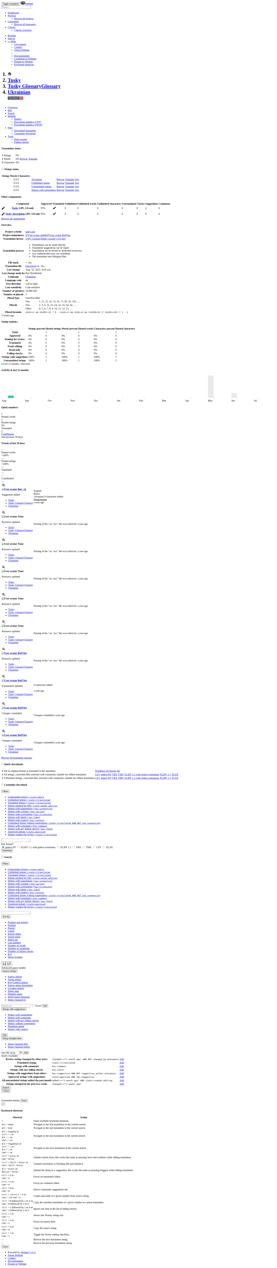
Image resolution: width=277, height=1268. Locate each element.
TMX (121, 774)
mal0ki (43, 235)
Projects (12, 15)
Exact (38, 1005)
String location (15, 957)
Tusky (14, 80)
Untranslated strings (41, 186)
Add (45, 1006)
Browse (24, 159)
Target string (14, 936)
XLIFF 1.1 (165, 774)
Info (10, 110)
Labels (11, 931)
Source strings (15, 976)
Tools (10, 136)
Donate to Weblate (23, 61)
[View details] (4, 486)
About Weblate (21, 50)
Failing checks (21, 142)
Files (10, 127)
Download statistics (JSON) (28, 124)
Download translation (25, 130)
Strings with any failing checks (23, 1020)
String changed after (18, 1044)
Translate (32, 159)
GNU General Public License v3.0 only (45, 238)
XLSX (175, 774)
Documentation (22, 55)
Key (10, 954)
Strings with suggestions (43, 190)
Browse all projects (24, 18)
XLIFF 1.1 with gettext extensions (141, 774)
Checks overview (23, 30)
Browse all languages (25, 24)
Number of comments (19, 948)
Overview (13, 107)
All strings (36, 179)
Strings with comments (19, 1017)
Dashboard (13, 12)
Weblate (29, 3)
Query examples (9, 1055)
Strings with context (18, 1029)
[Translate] (3, 208)
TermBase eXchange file (107, 771)
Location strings (16, 988)
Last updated (14, 942)
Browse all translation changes (16, 757)
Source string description (20, 985)
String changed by (17, 999)
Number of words (17, 945)
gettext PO (106, 774)
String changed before (19, 1047)
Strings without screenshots (21, 1023)
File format (7, 844)
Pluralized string (16, 1026)
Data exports (20, 139)
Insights (12, 116)
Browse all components (13, 218)
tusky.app (30, 231)
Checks (11, 27)
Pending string (15, 994)
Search (11, 113)
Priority (11, 928)
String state (13, 991)
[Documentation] (2, 169)
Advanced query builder (13, 967)
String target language (19, 997)
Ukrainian (19, 92)
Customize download (25, 133)
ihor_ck (21, 489)
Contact (18, 47)
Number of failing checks (20, 951)
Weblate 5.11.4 (28, 1252)
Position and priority (18, 922)
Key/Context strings (18, 982)
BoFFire (65, 235)
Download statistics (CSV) (27, 122)
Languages (13, 21)
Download (30, 266)
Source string (14, 934)
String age (13, 939)
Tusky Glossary (34, 86)
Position (12, 925)
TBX (114, 774)
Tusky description (15, 213)
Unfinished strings (40, 183)
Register (12, 35)
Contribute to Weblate (25, 58)
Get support (20, 44)
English (37, 490)
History (18, 119)
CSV (97, 774)
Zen (77, 179)
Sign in (11, 38)
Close (24, 1100)
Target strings (14, 979)
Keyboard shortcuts (24, 64)
